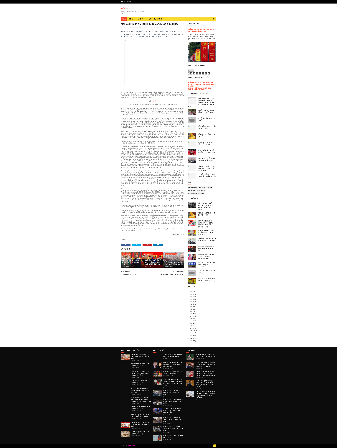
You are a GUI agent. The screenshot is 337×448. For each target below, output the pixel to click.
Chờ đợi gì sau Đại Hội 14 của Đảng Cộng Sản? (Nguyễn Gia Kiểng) (140, 424)
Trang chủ (123, 1)
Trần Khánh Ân (201, 190)
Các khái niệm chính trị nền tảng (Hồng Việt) (201, 82)
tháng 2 (191, 314)
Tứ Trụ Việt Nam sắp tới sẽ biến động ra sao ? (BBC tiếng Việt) (206, 233)
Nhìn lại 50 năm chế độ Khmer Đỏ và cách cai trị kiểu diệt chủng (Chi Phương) (205, 206)
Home (124, 19)
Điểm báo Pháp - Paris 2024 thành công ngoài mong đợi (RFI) (172, 419)
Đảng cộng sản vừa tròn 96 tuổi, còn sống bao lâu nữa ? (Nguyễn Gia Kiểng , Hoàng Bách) (141, 399)
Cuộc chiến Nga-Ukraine (171, 254)
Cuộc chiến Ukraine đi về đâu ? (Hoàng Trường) (207, 127)
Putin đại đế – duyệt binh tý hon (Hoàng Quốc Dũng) (174, 263)
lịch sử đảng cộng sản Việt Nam (196, 193)
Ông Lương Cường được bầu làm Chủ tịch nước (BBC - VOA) (206, 249)
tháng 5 (191, 321)
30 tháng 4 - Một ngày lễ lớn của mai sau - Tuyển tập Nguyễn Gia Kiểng (200, 88)
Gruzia (146, 27)
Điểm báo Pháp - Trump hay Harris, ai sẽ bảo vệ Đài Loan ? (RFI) (172, 392)
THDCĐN (161, 27)
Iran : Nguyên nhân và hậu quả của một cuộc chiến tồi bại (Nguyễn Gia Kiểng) (140, 373)
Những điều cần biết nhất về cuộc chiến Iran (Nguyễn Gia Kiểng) (140, 356)
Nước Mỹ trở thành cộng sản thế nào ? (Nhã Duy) (172, 372)
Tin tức (148, 19)
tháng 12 (192, 333)
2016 (191, 292)
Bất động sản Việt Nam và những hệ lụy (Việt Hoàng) (206, 111)
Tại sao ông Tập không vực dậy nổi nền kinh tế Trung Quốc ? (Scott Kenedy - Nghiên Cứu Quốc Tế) (205, 383)
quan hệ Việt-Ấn (127, 254)
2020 (191, 301)
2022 (191, 306)
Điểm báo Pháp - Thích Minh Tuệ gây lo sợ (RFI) (173, 437)
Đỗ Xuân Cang (191, 190)
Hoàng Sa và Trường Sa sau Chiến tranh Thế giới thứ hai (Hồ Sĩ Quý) (206, 168)
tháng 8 (191, 328)
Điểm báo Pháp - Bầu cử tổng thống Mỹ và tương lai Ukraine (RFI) (173, 428)
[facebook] (216, 2)
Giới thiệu (129, 1)
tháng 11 (191, 330)
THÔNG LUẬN (125, 8)
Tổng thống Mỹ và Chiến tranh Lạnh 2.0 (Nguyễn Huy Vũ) (173, 355)
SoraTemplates (131, 445)
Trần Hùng (209, 187)
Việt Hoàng (202, 187)
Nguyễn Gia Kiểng (192, 187)
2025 (191, 338)
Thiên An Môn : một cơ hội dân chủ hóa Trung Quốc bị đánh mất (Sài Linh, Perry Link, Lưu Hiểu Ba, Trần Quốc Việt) (201, 102)
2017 (191, 294)
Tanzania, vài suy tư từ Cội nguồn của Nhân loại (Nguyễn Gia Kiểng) (140, 390)
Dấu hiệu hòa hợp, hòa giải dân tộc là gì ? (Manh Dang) (206, 151)
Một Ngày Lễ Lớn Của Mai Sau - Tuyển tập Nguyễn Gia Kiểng (207, 175)
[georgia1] (152, 101)
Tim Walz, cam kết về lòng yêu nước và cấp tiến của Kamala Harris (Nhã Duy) (172, 410)
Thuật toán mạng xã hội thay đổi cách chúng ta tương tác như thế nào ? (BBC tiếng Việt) (205, 224)
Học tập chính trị (159, 19)
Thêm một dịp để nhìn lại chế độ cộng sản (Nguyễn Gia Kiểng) (141, 416)
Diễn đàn (131, 19)
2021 (191, 304)
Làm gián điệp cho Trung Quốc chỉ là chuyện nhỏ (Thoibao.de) (205, 355)
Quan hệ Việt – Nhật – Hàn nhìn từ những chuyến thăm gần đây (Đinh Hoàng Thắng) (153, 262)
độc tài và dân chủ (139, 27)
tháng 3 (191, 316)
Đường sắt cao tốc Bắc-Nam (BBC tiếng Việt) (206, 135)
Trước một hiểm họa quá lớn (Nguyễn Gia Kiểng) (140, 364)
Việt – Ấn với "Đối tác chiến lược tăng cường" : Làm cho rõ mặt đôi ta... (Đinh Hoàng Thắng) (131, 261)
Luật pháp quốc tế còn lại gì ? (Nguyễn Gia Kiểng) (140, 433)
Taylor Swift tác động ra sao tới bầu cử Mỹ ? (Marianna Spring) (206, 257)
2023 (191, 309)
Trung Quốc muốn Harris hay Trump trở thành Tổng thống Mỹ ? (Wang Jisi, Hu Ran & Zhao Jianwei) (173, 382)
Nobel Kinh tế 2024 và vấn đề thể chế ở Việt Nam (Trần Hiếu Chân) (207, 265)
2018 (191, 296)
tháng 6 (191, 323)
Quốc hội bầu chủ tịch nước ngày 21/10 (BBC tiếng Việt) (206, 280)
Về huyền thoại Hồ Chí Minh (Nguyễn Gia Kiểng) (139, 382)
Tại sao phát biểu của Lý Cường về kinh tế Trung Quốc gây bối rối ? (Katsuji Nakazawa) (205, 364)
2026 (191, 341)
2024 (191, 336)
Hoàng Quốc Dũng (153, 27)
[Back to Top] (214, 445)
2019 (191, 299)
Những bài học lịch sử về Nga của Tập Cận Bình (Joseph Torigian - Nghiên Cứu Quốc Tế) (205, 373)
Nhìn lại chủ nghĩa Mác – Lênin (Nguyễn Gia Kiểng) (141, 408)
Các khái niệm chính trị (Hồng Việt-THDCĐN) (205, 143)
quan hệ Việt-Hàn (148, 254)
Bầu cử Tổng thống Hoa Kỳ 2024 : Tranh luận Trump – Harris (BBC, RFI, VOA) (173, 364)
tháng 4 (191, 318)
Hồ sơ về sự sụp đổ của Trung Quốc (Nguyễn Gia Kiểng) (201, 85)
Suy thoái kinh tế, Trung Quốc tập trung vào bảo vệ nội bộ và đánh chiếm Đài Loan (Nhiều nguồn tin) (205, 394)
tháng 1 (191, 311)
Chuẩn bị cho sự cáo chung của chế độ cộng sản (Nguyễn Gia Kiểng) (201, 30)
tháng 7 (191, 325)
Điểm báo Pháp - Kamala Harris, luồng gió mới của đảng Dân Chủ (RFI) (173, 401)
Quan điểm (140, 19)
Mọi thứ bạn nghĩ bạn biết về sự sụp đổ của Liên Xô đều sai (207, 240)
